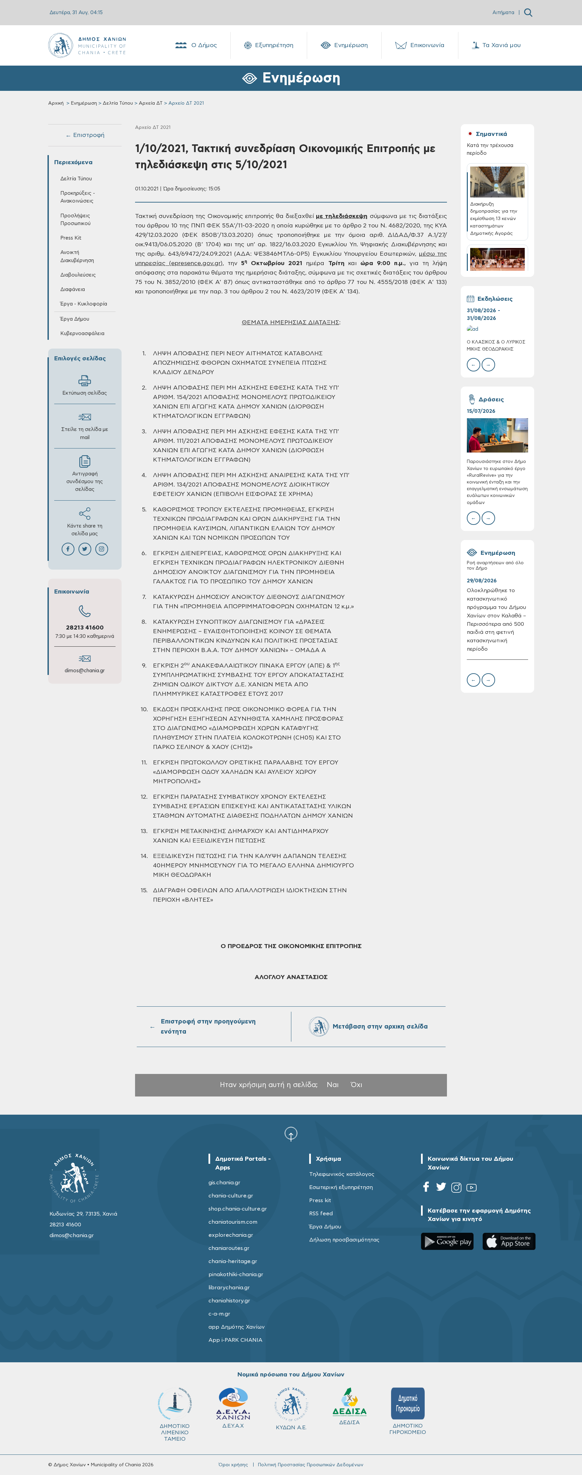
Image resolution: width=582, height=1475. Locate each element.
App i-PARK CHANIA (235, 1340)
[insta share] (101, 549)
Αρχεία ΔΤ (151, 103)
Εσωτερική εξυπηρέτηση (341, 1187)
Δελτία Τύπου (118, 103)
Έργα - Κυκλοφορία (83, 304)
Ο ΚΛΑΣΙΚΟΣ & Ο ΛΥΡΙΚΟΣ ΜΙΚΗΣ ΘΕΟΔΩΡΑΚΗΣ (496, 345)
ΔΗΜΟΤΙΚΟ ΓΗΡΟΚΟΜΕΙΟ (407, 1429)
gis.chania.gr (224, 1182)
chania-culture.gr (230, 1195)
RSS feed (321, 1213)
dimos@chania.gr (85, 670)
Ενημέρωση (351, 45)
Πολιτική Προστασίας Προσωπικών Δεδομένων (310, 1465)
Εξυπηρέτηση (274, 45)
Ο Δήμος (204, 45)
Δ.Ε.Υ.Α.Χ (233, 1426)
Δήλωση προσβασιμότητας (344, 1240)
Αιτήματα (503, 12)
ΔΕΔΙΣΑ (349, 1422)
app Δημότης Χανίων (236, 1327)
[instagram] (456, 1188)
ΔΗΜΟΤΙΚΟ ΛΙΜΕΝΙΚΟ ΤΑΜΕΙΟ (175, 1433)
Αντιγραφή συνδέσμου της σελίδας (84, 481)
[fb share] (68, 549)
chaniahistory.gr (229, 1300)
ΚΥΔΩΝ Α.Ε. (291, 1427)
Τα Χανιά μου (501, 45)
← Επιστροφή (84, 135)
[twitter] (441, 1188)
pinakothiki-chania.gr (235, 1274)
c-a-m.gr (219, 1314)
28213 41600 (85, 628)
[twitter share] (84, 549)
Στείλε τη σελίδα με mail (84, 433)
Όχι (356, 1084)
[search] (528, 12)
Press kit (320, 1200)
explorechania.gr (230, 1235)
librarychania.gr (229, 1287)
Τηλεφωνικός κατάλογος (342, 1174)
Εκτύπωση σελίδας (84, 393)
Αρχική (56, 103)
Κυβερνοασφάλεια (82, 333)
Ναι (333, 1084)
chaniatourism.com (232, 1222)
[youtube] (471, 1188)
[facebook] (426, 1188)
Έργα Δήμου (325, 1226)
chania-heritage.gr (232, 1261)
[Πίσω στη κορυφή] (291, 1134)
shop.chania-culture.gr (237, 1209)
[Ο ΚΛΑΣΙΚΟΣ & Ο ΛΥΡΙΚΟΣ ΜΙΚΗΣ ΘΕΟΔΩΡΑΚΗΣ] (497, 329)
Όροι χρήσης (233, 1465)
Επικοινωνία (427, 45)
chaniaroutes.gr (229, 1248)
